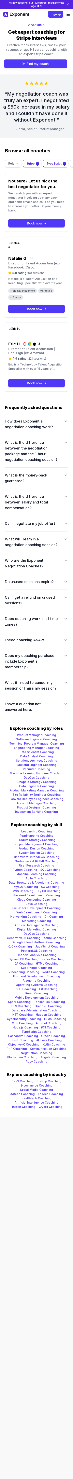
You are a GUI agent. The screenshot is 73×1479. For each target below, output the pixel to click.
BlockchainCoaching (22, 1057)
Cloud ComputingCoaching (36, 899)
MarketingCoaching (36, 921)
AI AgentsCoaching (36, 980)
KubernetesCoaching (36, 967)
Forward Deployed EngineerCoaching (36, 799)
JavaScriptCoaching (50, 946)
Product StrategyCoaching (36, 840)
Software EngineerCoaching (36, 739)
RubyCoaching (36, 1061)
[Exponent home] (16, 14)
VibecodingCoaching (24, 972)
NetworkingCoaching (25, 916)
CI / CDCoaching (48, 891)
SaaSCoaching (22, 1081)
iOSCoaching (50, 1027)
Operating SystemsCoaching (36, 984)
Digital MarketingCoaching (36, 929)
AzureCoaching (55, 938)
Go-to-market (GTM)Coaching (36, 861)
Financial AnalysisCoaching (36, 955)
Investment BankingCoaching (36, 811)
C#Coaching (48, 989)
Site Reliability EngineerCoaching (37, 794)
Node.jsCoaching (25, 1027)
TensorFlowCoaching (49, 1002)
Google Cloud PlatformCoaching (36, 942)
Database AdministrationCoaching (36, 1010)
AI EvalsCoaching (49, 1040)
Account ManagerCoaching (36, 803)
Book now (34, 223)
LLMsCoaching (55, 1019)
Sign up (56, 14)
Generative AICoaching (24, 938)
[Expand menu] (68, 14)
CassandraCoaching (23, 1036)
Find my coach (38, 64)
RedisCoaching (53, 972)
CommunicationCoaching (48, 1048)
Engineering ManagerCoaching (36, 747)
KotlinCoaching (54, 1044)
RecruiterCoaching (36, 769)
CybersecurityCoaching (24, 1019)
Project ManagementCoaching (37, 844)
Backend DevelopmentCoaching (36, 895)
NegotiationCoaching (36, 1053)
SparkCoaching (19, 1002)
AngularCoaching (53, 1057)
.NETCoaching (22, 1014)
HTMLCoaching (47, 963)
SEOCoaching (26, 989)
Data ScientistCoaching (36, 752)
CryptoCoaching (50, 1106)
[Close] (67, 4)
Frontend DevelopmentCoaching (36, 976)
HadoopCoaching (48, 1014)
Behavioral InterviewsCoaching (36, 857)
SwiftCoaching (22, 1040)
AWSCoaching (23, 891)
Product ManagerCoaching (36, 735)
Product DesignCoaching (36, 848)
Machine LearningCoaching (36, 874)
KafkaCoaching (53, 959)
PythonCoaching (25, 869)
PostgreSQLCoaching (36, 950)
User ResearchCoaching (36, 865)
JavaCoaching (36, 904)
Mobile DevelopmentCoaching (36, 997)
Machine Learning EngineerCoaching (36, 773)
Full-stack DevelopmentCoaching (36, 908)
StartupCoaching (49, 1081)
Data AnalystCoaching (36, 756)
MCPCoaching (22, 1023)
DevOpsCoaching (36, 777)
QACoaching (23, 963)
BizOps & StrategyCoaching (37, 782)
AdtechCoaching (22, 1094)
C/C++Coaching (20, 946)
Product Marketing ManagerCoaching (37, 790)
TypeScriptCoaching (36, 1031)
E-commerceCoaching (36, 1085)
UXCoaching (50, 886)
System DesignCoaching (36, 852)
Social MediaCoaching (36, 1089)
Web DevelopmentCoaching (36, 912)
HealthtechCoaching (36, 1098)
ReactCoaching (36, 993)
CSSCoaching (21, 1006)
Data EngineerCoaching (36, 786)
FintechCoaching (23, 1106)
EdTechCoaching (50, 1094)
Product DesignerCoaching (36, 807)
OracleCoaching (53, 1036)
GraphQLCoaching (48, 1006)
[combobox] (13, 163)
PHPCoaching (17, 1048)
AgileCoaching (36, 878)
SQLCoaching (50, 869)
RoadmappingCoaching (36, 835)
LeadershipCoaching (36, 831)
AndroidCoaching (48, 1023)
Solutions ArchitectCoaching (36, 760)
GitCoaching (53, 916)
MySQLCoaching (26, 886)
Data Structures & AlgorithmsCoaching (36, 882)
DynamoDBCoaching (24, 959)
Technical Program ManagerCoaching (36, 743)
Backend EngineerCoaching (36, 764)
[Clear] (37, 163)
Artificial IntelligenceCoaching (36, 925)
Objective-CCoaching (24, 1044)
